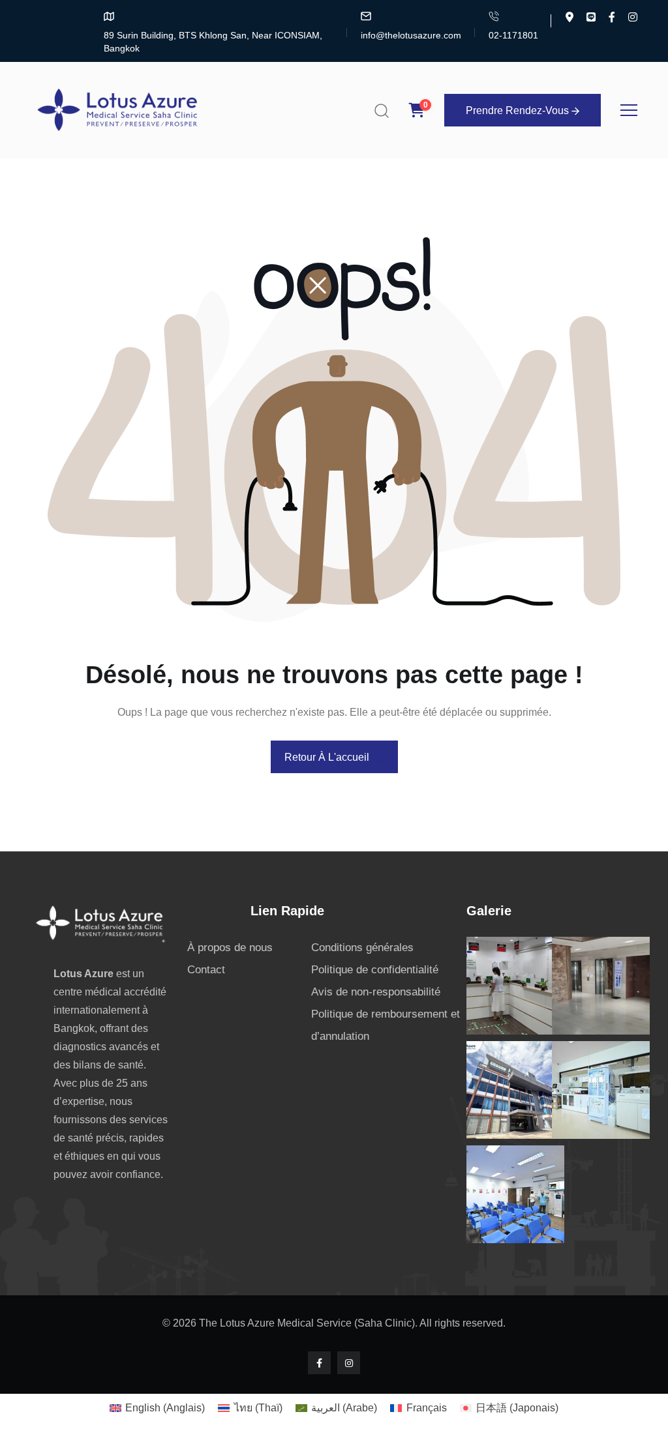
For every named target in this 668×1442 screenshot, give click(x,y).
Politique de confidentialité (374, 970)
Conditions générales (362, 947)
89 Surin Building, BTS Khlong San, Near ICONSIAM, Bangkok (213, 41)
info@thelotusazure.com (411, 35)
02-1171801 (513, 35)
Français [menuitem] (426, 1407)
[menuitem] (157, 1408)
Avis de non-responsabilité (375, 992)
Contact (206, 970)
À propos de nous (230, 947)
